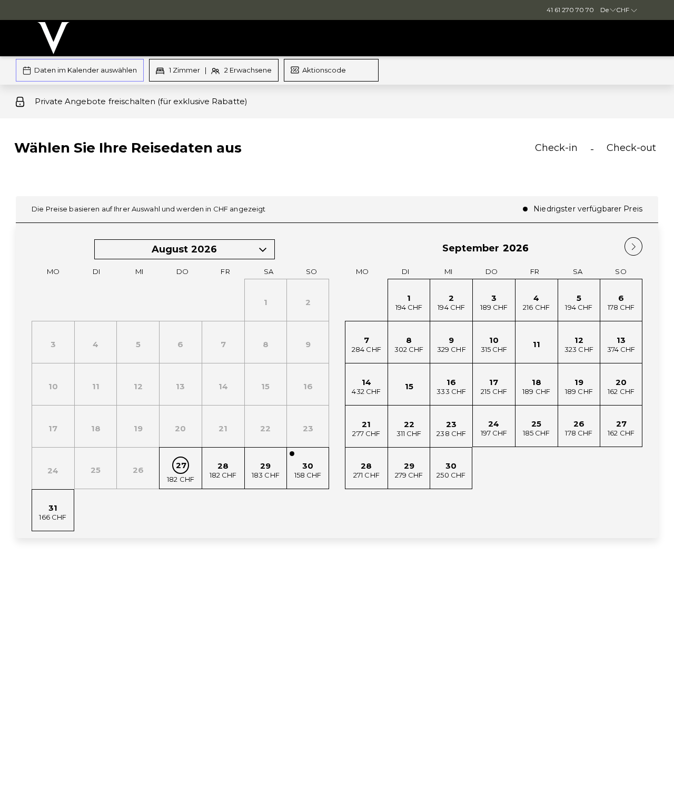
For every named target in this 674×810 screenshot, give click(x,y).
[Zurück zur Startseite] (53, 38)
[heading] (228, 152)
